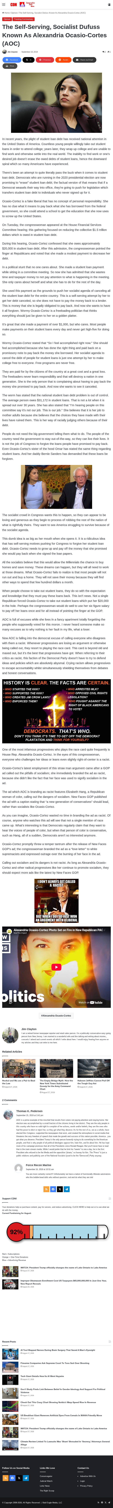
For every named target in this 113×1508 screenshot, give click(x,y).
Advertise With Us (88, 1476)
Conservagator (46, 1476)
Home (7, 13)
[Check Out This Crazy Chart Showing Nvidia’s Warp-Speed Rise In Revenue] (10, 1406)
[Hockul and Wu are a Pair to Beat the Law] (18, 1068)
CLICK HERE (78, 1207)
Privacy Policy (86, 1486)
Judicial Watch (46, 1481)
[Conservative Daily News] (23, 4)
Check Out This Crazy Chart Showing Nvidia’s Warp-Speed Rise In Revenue (58, 1402)
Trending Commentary (23, 19)
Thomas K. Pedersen (29, 1111)
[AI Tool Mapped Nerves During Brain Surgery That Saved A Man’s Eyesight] (10, 1354)
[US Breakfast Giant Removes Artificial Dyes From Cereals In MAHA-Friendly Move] (10, 1419)
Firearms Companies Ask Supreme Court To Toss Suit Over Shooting (55, 1363)
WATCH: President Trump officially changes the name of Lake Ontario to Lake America (64, 1267)
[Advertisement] (56, 1315)
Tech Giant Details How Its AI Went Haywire (42, 1376)
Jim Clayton (13, 52)
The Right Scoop (47, 1491)
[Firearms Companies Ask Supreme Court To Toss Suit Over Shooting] (10, 1367)
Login (82, 1481)
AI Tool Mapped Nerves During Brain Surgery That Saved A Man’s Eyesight (58, 1350)
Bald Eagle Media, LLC (52, 1503)
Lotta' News (45, 1486)
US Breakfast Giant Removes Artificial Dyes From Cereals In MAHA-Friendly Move (61, 1415)
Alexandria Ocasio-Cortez (57, 1015)
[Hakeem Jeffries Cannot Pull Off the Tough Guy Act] (94, 1068)
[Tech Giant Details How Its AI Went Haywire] (10, 1380)
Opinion (14, 13)
